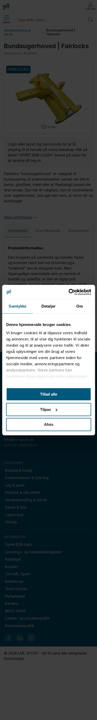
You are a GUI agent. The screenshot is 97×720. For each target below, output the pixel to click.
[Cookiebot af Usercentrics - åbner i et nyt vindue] (69, 292)
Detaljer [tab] (48, 306)
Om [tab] (79, 306)
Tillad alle (48, 394)
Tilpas (45, 409)
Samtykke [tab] (17, 306)
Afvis (48, 424)
